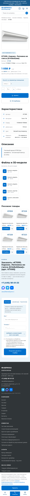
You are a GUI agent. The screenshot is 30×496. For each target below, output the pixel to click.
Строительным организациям (9, 429)
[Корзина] (23, 8)
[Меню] (27, 8)
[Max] (7, 389)
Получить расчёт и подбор (15, 352)
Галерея (3, 408)
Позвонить (15, 494)
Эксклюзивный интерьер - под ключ (11, 460)
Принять (15, 488)
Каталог (3, 400)
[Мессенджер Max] (3, 288)
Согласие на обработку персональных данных (15, 344)
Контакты (4, 416)
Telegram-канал (5, 471)
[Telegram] (7, 288)
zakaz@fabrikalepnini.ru (7, 291)
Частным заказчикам (7, 426)
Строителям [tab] (23, 301)
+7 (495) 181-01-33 (10, 283)
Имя (5, 316)
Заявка (25, 494)
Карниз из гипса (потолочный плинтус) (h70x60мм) (22, 223)
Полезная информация (7, 434)
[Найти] (26, 13)
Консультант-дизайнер (7, 458)
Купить (16, 95)
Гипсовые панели (6, 455)
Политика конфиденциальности (14, 342)
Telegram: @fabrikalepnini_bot (9, 468)
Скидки (3, 413)
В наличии (4, 410)
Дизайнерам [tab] (15, 301)
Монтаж (3, 405)
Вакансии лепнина (6, 419)
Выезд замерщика (6, 452)
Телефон (7, 324)
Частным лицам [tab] (8, 301)
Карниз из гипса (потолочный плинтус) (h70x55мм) (8, 223)
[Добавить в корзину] (12, 228)
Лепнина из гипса (6, 17)
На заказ (3, 402)
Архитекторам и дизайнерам (9, 431)
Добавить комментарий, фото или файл (14, 334)
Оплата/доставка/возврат (8, 437)
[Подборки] (19, 8)
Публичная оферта (11, 346)
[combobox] (14, 13)
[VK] (12, 288)
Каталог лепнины (17, 17)
